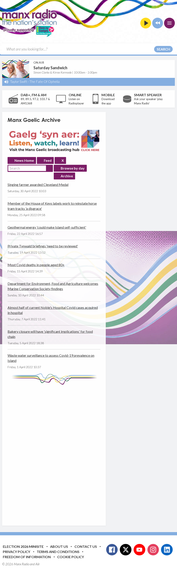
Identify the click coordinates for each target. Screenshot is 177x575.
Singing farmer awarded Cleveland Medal (38, 184)
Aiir (37, 564)
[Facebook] (112, 550)
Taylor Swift (18, 81)
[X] (125, 550)
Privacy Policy (16, 552)
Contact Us (85, 546)
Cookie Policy (70, 557)
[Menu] (169, 23)
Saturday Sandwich (50, 67)
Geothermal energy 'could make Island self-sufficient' (47, 227)
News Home (24, 160)
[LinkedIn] (167, 550)
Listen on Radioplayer (76, 101)
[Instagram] (153, 550)
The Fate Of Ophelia (45, 81)
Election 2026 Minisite (23, 546)
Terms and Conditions (58, 552)
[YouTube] (139, 550)
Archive (67, 176)
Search (163, 49)
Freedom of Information (27, 557)
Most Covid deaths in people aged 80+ (36, 265)
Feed (48, 160)
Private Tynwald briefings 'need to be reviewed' (43, 246)
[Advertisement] (88, 452)
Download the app (108, 101)
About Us (59, 546)
